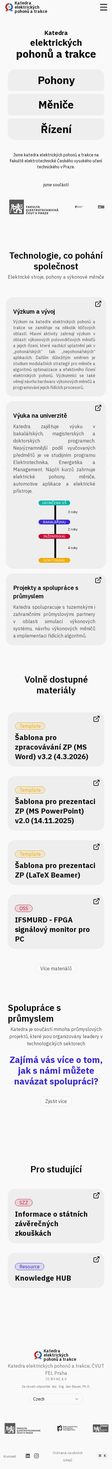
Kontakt (10, 1456)
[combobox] (56, 1399)
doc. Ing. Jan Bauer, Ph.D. (71, 1386)
